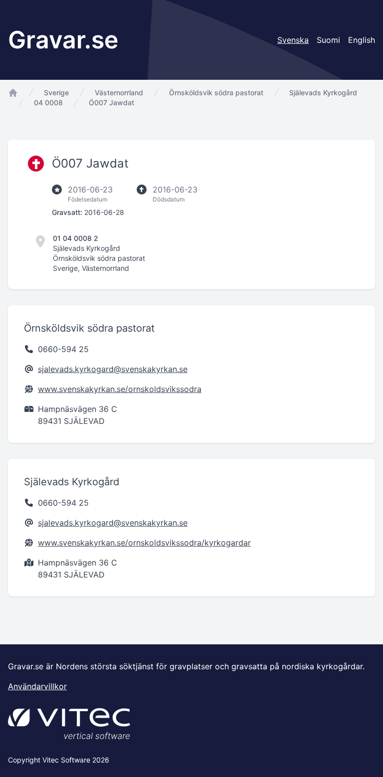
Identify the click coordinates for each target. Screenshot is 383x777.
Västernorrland (119, 92)
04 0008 (48, 102)
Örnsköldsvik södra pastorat (216, 92)
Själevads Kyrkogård (323, 92)
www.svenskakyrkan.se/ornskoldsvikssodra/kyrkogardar (144, 543)
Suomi (328, 40)
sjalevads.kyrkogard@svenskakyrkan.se (113, 369)
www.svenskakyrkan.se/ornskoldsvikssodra (119, 389)
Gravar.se (63, 39)
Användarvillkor (37, 686)
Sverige (56, 92)
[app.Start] (13, 93)
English (361, 40)
